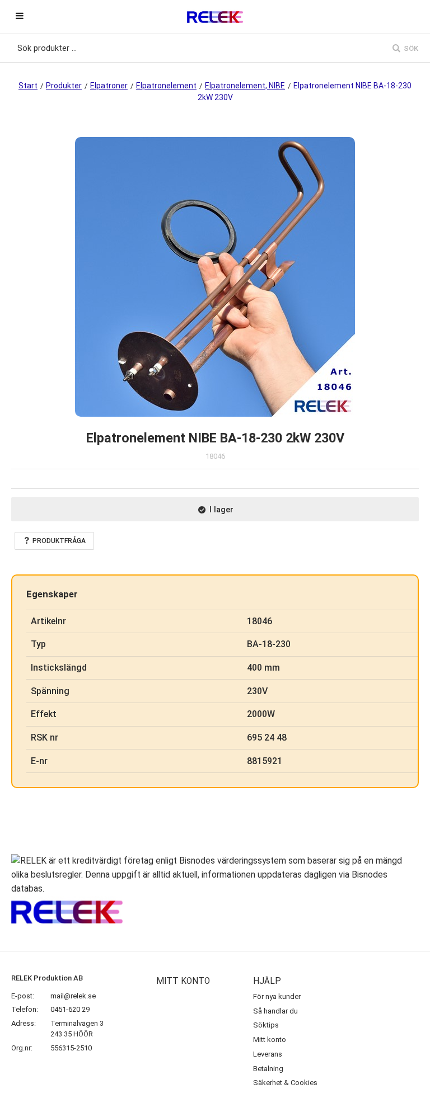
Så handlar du (275, 1011)
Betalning (268, 1068)
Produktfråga (59, 541)
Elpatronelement (166, 85)
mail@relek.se (73, 996)
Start (28, 85)
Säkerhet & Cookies (285, 1082)
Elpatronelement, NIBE (245, 85)
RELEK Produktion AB (47, 978)
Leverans (267, 1054)
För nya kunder (277, 996)
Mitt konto (269, 1039)
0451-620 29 (70, 1009)
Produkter (64, 85)
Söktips (266, 1025)
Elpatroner (109, 85)
